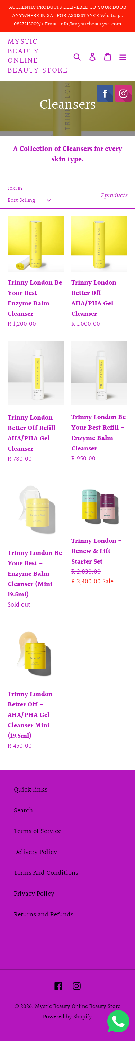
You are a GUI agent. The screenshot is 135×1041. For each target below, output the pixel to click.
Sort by (15, 189)
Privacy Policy (34, 893)
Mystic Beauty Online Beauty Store (38, 56)
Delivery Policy (35, 852)
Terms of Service (37, 831)
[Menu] (122, 56)
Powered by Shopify (67, 1017)
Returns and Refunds (43, 914)
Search (23, 810)
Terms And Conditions (46, 873)
